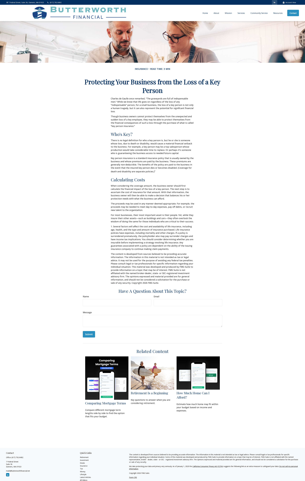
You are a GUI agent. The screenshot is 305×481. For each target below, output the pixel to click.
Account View (291, 2)
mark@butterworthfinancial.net (18, 471)
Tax (81, 469)
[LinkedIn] (274, 2)
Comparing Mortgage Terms (105, 403)
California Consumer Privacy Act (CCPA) (208, 466)
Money (82, 471)
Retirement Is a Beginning (149, 393)
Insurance (83, 466)
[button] (205, 12)
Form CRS (133, 477)
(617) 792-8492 (55, 2)
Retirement (84, 457)
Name (86, 296)
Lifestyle (83, 474)
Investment (84, 460)
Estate (82, 463)
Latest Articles (85, 477)
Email (156, 296)
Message (87, 312)
